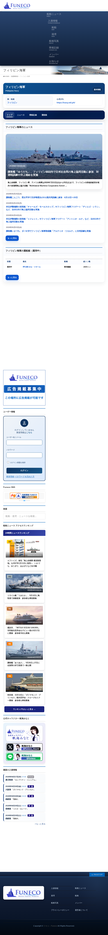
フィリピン (12, 102)
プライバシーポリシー (60, 910)
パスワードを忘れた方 (24, 476)
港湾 (53, 896)
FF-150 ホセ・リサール (32, 267)
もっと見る (12, 238)
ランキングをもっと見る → (24, 709)
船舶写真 (54, 903)
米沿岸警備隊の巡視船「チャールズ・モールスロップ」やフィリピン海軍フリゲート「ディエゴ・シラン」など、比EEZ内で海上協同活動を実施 (53, 208)
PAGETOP (98, 874)
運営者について (81, 910)
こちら (29, 432)
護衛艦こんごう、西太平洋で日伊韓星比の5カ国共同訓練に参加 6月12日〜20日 (42, 197)
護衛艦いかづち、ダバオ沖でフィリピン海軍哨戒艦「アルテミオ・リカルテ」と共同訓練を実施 (48, 231)
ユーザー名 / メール (13, 437)
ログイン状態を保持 (17, 462)
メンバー (78, 903)
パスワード (10, 450)
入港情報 (54, 888)
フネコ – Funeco (50, 926)
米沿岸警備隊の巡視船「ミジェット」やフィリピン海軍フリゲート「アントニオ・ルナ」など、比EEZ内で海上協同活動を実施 (53, 220)
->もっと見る (40, 824)
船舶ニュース (80, 888)
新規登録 (10, 476)
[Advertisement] (72, 6)
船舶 (77, 896)
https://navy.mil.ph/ (66, 102)
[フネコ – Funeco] (17, 6)
